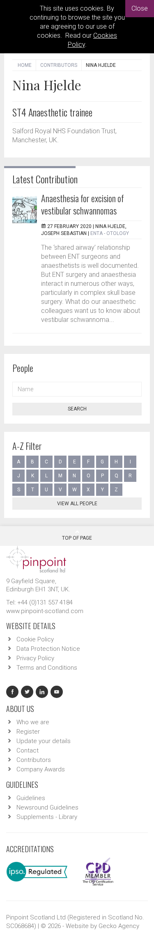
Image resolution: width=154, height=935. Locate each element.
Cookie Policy (35, 639)
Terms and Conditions (46, 667)
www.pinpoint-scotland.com (44, 611)
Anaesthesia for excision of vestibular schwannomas (82, 204)
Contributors (58, 65)
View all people (77, 503)
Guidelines (30, 798)
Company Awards (40, 769)
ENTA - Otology (109, 233)
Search (77, 409)
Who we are (32, 722)
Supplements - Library (46, 817)
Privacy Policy (35, 658)
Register (28, 731)
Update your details (43, 741)
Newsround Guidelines (47, 807)
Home (25, 65)
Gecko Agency (119, 926)
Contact (27, 750)
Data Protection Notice (48, 648)
